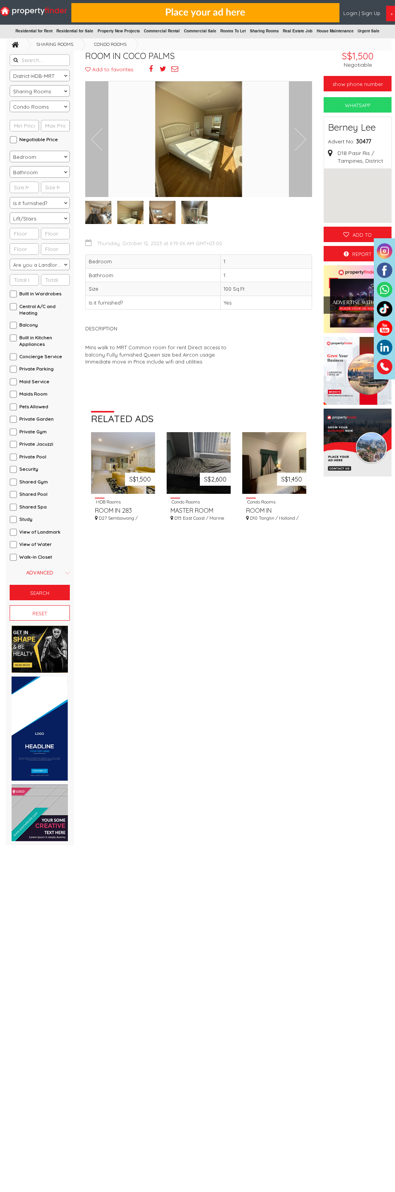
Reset (39, 613)
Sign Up (370, 13)
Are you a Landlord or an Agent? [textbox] (41, 265)
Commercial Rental (162, 31)
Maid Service (34, 381)
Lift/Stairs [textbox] (24, 219)
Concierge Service (40, 356)
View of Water (35, 544)
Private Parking (36, 369)
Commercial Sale (200, 31)
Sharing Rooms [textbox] (32, 91)
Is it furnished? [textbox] (30, 203)
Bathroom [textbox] (25, 172)
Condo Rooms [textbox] (31, 107)
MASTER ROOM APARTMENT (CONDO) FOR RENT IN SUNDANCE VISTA (198, 511)
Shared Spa (33, 507)
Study (25, 519)
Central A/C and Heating (37, 309)
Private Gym (33, 431)
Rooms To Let (233, 31)
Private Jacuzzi (36, 444)
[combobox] (40, 75)
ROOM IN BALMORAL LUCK (270, 511)
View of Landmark (40, 532)
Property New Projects (119, 31)
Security (28, 469)
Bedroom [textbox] (24, 157)
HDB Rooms (108, 501)
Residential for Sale (74, 31)
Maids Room (33, 394)
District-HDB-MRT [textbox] (33, 76)
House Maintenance (335, 31)
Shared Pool (33, 494)
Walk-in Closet (35, 557)
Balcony (28, 325)
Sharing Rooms (264, 31)
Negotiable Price (38, 139)
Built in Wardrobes (40, 293)
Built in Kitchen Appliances (35, 341)
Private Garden (36, 419)
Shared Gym (33, 482)
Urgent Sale (369, 31)
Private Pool (32, 457)
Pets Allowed (33, 406)
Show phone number (358, 84)
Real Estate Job (297, 31)
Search (39, 593)
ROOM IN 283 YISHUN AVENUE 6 (119, 511)
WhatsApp (357, 105)
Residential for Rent (33, 31)
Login (351, 13)
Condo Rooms (110, 44)
